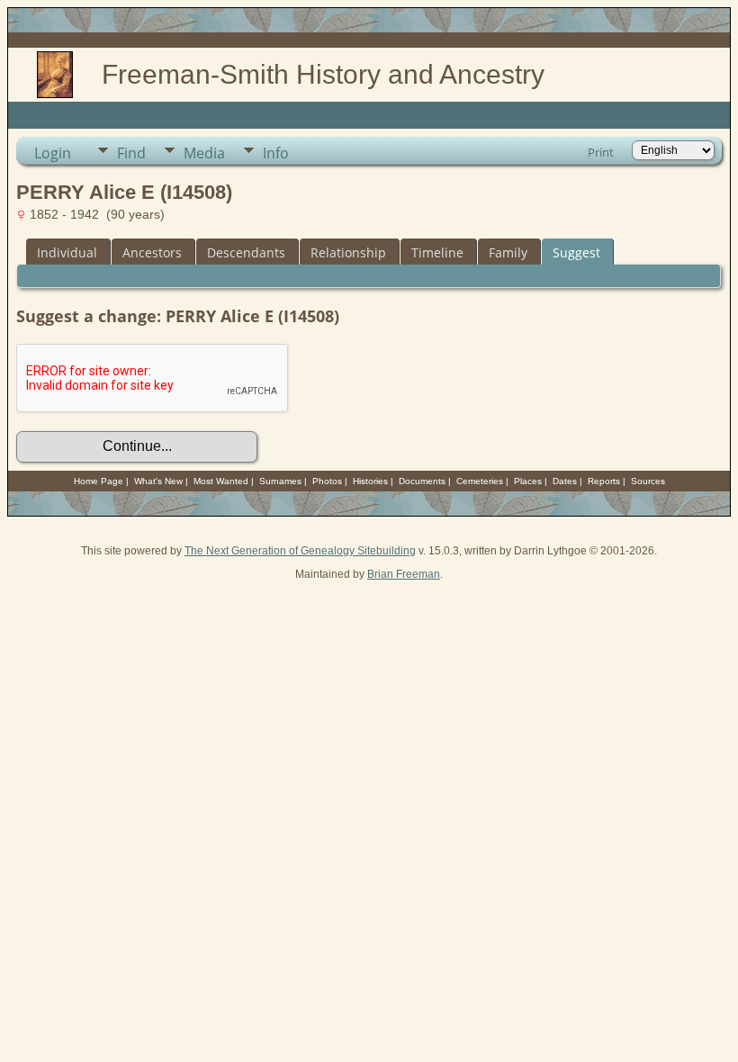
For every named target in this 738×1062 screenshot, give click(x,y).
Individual (67, 252)
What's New (158, 481)
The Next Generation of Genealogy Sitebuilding (300, 550)
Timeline (437, 252)
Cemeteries (479, 481)
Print (601, 152)
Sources (648, 481)
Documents (422, 481)
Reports (604, 481)
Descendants (246, 252)
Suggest (576, 252)
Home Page (98, 481)
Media (204, 153)
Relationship (348, 252)
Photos (327, 481)
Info (276, 153)
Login (52, 153)
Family (508, 252)
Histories (370, 481)
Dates (565, 481)
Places (528, 481)
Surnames (280, 481)
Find (131, 153)
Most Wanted (221, 481)
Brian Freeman (403, 574)
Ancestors (152, 252)
